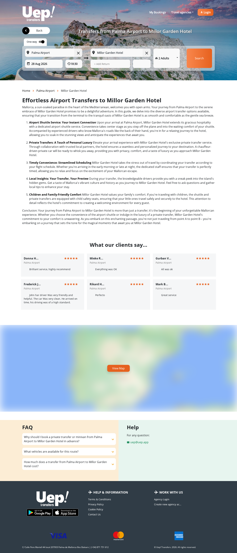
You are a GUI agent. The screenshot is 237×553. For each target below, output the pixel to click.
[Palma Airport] (25, 30)
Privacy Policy (96, 504)
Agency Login (161, 499)
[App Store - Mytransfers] (66, 512)
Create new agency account (168, 504)
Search (199, 58)
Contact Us (94, 514)
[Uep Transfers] (38, 13)
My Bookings (157, 12)
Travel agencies (181, 12)
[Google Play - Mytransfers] (40, 512)
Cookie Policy (95, 509)
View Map (118, 368)
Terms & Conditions (99, 499)
